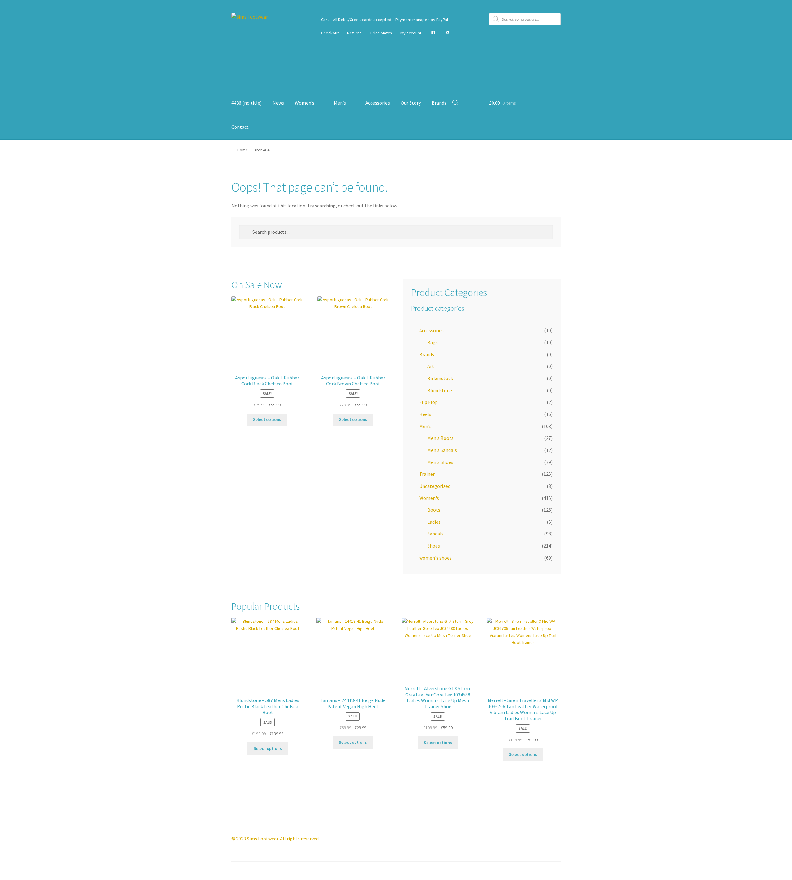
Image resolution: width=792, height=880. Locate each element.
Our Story (411, 103)
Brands (439, 103)
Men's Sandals (442, 450)
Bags (432, 342)
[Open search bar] (455, 102)
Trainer (427, 474)
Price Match (381, 33)
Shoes (433, 546)
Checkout (330, 33)
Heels (425, 414)
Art (430, 366)
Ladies (434, 522)
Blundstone (439, 390)
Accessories (377, 103)
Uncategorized (434, 486)
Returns (354, 33)
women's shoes (435, 558)
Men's (425, 426)
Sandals (435, 534)
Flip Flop (428, 402)
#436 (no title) (246, 103)
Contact (240, 127)
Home (242, 150)
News (278, 103)
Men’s (340, 103)
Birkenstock (440, 378)
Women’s (304, 103)
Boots (433, 510)
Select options (267, 419)
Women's (429, 498)
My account (410, 33)
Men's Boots (440, 438)
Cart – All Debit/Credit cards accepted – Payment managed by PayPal (384, 19)
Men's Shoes (440, 462)
